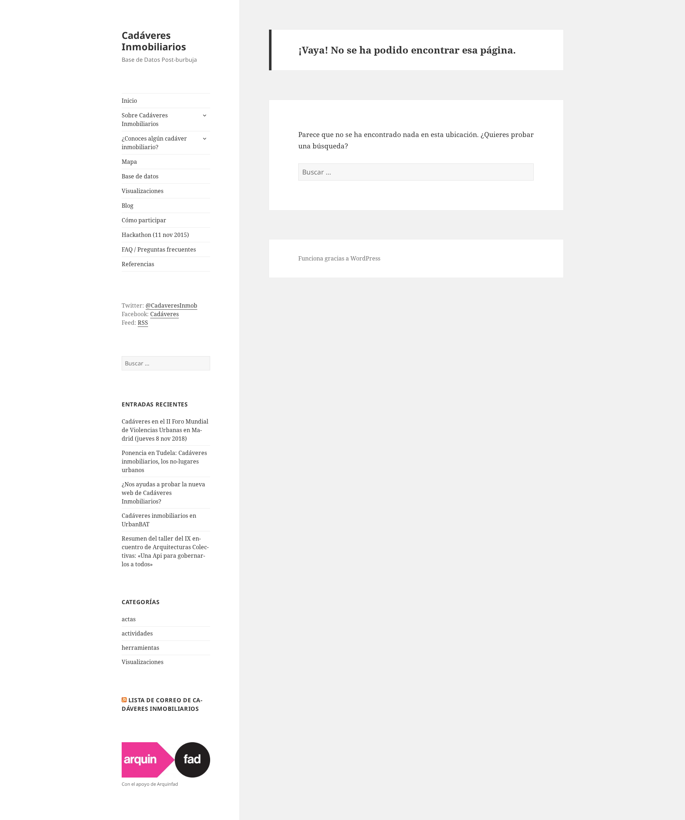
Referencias (138, 264)
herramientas (140, 648)
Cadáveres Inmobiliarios (154, 41)
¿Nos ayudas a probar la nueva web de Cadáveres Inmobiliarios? (163, 492)
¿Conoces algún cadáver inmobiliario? (154, 143)
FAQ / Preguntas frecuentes (159, 249)
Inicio (129, 101)
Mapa (129, 162)
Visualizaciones (142, 191)
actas (129, 619)
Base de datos (140, 176)
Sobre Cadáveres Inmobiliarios (145, 119)
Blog (127, 205)
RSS (143, 323)
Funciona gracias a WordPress (339, 258)
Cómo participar (144, 220)
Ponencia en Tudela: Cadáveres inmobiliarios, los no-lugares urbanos (164, 461)
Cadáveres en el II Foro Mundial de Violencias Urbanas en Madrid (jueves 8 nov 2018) (165, 429)
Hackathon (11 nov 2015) (155, 235)
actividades (137, 633)
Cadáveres (164, 314)
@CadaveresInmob (171, 305)
